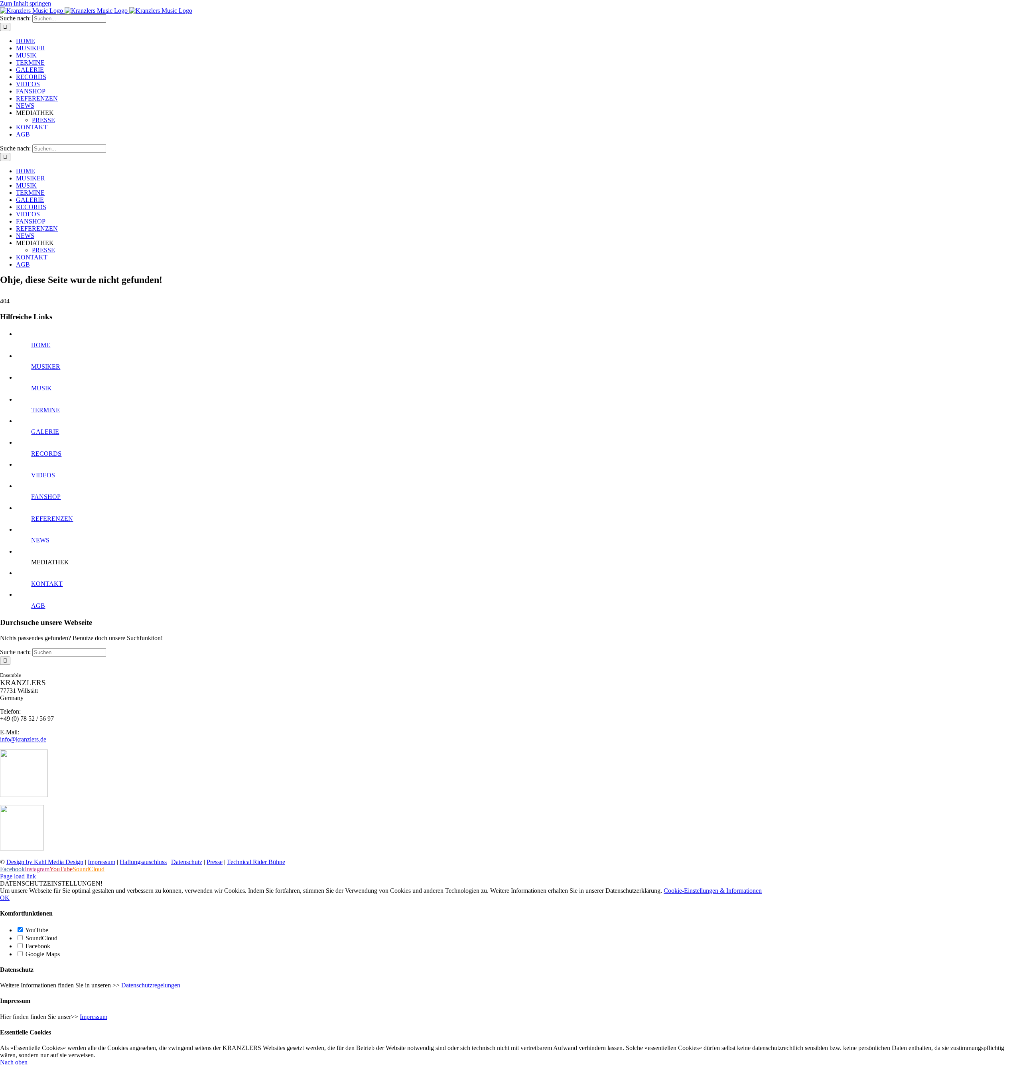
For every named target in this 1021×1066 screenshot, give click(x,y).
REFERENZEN (52, 518)
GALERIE (45, 431)
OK (5, 897)
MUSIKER (45, 366)
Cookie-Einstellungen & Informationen (713, 890)
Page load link (18, 876)
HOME (40, 345)
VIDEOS (43, 475)
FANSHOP (46, 496)
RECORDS (46, 453)
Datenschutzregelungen (150, 985)
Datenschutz (186, 861)
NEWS (40, 540)
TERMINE (45, 410)
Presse (215, 861)
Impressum (101, 861)
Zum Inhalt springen (25, 3)
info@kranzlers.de (23, 739)
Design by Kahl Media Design (44, 861)
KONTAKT (47, 583)
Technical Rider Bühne (256, 861)
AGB (38, 605)
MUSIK (41, 388)
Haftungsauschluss (143, 861)
